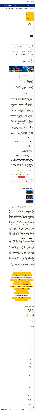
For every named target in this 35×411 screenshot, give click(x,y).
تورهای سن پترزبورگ (19, 8)
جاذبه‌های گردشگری (30, 394)
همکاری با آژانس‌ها (30, 374)
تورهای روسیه (26, 8)
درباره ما (30, 356)
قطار (30, 363)
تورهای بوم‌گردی (30, 344)
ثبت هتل (30, 377)
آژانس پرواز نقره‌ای (9, 409)
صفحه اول (31, 8)
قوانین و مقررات (30, 382)
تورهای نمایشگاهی (30, 340)
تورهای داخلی (30, 332)
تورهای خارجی (30, 336)
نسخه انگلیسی (30, 367)
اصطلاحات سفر (30, 390)
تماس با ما (30, 360)
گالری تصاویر (30, 386)
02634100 (4, 409)
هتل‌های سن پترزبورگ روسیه (26, 188)
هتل (30, 353)
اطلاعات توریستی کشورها (30, 399)
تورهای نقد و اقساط (30, 349)
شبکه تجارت (30, 404)
